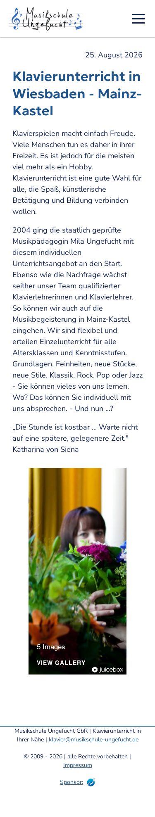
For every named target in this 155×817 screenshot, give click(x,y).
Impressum (77, 765)
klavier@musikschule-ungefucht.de (93, 739)
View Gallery (61, 663)
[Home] (49, 18)
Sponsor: (71, 782)
